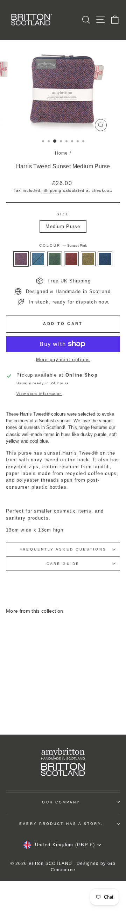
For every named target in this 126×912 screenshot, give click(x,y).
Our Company (61, 802)
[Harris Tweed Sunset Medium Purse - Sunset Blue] (27, 710)
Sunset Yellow (88, 259)
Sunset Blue (105, 259)
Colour (63, 245)
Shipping (52, 190)
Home (61, 153)
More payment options (63, 359)
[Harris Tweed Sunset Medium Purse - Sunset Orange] (35, 703)
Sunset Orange (71, 259)
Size (63, 214)
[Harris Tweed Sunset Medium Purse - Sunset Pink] (11, 703)
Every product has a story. (61, 824)
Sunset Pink (21, 259)
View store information (39, 394)
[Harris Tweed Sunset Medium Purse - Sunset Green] (27, 703)
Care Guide (63, 564)
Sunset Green (55, 259)
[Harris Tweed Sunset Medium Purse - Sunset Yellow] (43, 703)
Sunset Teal (38, 259)
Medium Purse (63, 226)
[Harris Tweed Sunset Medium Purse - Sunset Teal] (19, 703)
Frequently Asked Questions (63, 549)
